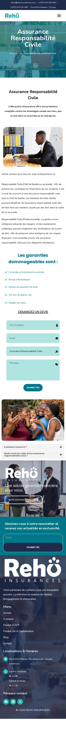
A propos (8, 619)
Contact (7, 643)
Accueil (7, 613)
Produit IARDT (11, 625)
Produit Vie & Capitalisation (18, 631)
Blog (5, 637)
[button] (59, 15)
